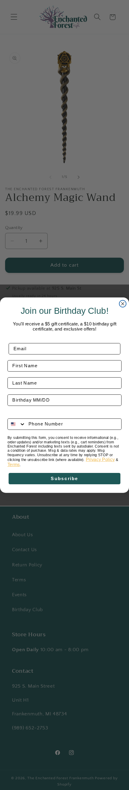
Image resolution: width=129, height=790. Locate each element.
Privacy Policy (100, 459)
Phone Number (26, 413)
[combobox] (17, 424)
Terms (14, 464)
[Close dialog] (122, 303)
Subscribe (64, 478)
